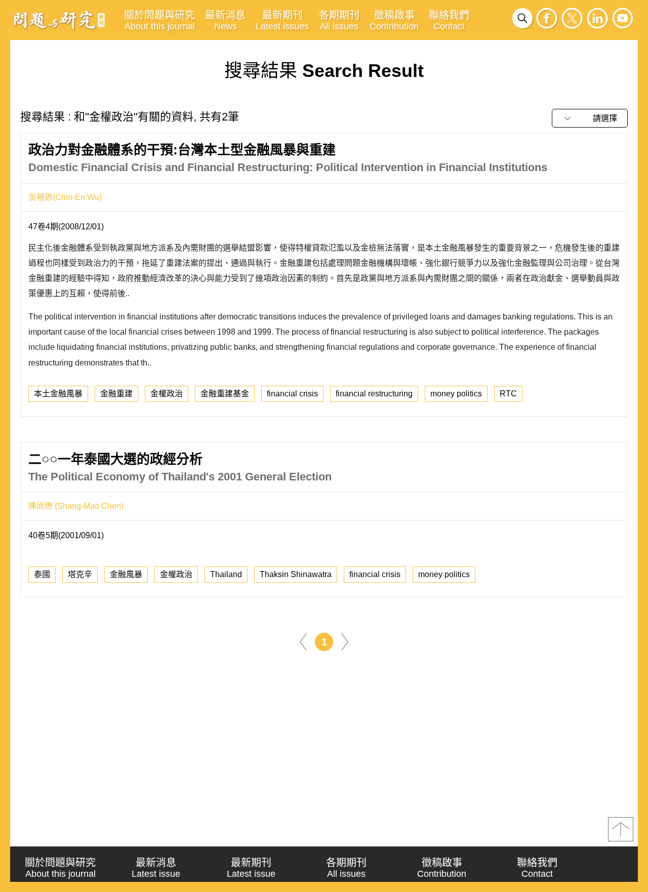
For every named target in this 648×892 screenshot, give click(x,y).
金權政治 (166, 393)
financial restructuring (374, 393)
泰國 (42, 574)
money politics (456, 393)
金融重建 (116, 393)
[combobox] (589, 118)
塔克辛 (80, 574)
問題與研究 (59, 19)
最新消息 (225, 20)
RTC (508, 393)
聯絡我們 (449, 20)
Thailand (226, 574)
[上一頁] (303, 641)
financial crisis (292, 393)
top (620, 829)
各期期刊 (339, 20)
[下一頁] (345, 641)
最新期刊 (282, 20)
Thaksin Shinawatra (296, 574)
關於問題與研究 (159, 20)
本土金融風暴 (58, 393)
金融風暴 (126, 574)
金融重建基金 (224, 393)
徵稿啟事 (394, 20)
